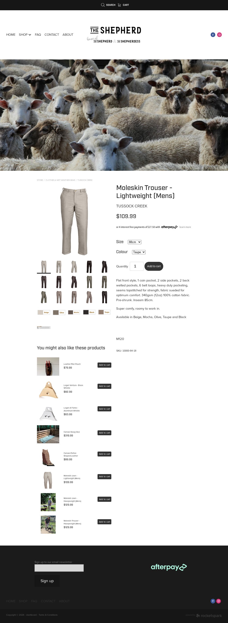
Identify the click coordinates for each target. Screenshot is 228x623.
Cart (125, 5)
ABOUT (68, 34)
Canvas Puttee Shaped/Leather (71, 454)
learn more (185, 227)
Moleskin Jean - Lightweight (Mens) (72, 477)
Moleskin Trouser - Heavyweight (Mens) (72, 522)
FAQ (38, 34)
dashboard (31, 614)
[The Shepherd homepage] (114, 34)
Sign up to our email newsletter (53, 562)
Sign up (47, 580)
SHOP (23, 34)
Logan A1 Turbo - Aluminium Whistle (72, 409)
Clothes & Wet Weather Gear (60, 180)
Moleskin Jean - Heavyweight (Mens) (72, 499)
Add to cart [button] (154, 266)
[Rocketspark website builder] (204, 616)
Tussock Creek (84, 180)
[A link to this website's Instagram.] (219, 34)
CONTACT (52, 34)
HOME (10, 34)
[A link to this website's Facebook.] (213, 34)
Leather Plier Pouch (72, 364)
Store (40, 180)
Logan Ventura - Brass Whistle (73, 386)
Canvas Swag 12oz (72, 431)
